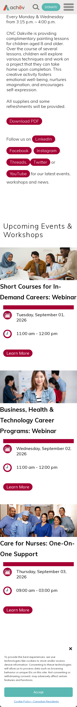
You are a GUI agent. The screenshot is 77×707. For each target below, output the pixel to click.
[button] (70, 649)
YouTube (18, 173)
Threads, (18, 162)
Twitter (40, 162)
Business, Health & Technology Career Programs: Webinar (28, 420)
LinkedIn (43, 139)
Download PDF (24, 121)
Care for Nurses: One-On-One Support (37, 548)
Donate (51, 7)
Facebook (19, 150)
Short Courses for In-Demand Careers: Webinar (38, 292)
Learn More (17, 353)
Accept (38, 692)
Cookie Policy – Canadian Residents (36, 701)
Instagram (47, 150)
